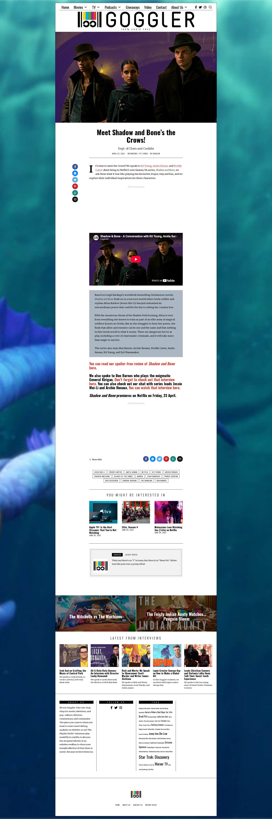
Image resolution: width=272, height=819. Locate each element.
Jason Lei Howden (143, 734)
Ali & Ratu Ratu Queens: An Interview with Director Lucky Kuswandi (105, 673)
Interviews (132, 153)
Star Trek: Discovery (154, 757)
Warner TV (161, 763)
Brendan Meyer (152, 717)
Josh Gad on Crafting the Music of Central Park (73, 672)
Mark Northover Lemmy (164, 738)
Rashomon (158, 747)
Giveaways (133, 7)
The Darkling (146, 480)
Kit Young (146, 165)
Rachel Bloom (151, 747)
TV (94, 7)
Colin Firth (158, 721)
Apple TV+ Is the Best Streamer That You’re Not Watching (102, 529)
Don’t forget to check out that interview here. (132, 381)
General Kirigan (130, 480)
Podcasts (111, 7)
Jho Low (163, 733)
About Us (177, 7)
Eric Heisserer (111, 480)
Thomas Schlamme (144, 765)
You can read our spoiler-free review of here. (132, 365)
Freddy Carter (115, 472)
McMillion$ (153, 743)
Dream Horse (146, 725)
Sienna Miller (169, 751)
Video (148, 7)
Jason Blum (166, 729)
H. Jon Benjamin (168, 725)
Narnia (140, 476)
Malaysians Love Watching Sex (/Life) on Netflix (168, 528)
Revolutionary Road (154, 751)
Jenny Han (154, 734)
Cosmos (164, 720)
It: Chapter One (159, 729)
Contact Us (137, 805)
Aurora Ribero (151, 712)
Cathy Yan (160, 716)
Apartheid (141, 712)
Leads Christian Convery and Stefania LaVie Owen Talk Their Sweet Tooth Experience (197, 675)
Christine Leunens (149, 721)
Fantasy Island (157, 724)
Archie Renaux (171, 472)
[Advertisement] (136, 209)
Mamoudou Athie (143, 738)
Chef (166, 716)
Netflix (145, 472)
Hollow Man (151, 729)
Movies (78, 7)
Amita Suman (160, 165)
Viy (153, 765)
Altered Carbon (155, 708)
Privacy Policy (151, 805)
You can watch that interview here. (154, 387)
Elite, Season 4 (130, 527)
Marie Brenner (153, 738)
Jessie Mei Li (99, 472)
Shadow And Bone (102, 476)
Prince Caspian (171, 476)
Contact (161, 7)
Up (151, 765)
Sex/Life (162, 751)
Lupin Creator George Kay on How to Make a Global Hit (166, 673)
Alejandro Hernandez (145, 708)
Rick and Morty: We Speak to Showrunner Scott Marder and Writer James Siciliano (136, 675)
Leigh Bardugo (153, 476)
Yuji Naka (150, 769)
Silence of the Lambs (123, 476)
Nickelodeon (160, 743)
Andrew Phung (164, 708)
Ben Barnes (162, 480)
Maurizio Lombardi (144, 743)
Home (65, 7)
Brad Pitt (143, 716)
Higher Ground (143, 729)
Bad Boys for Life (164, 712)
